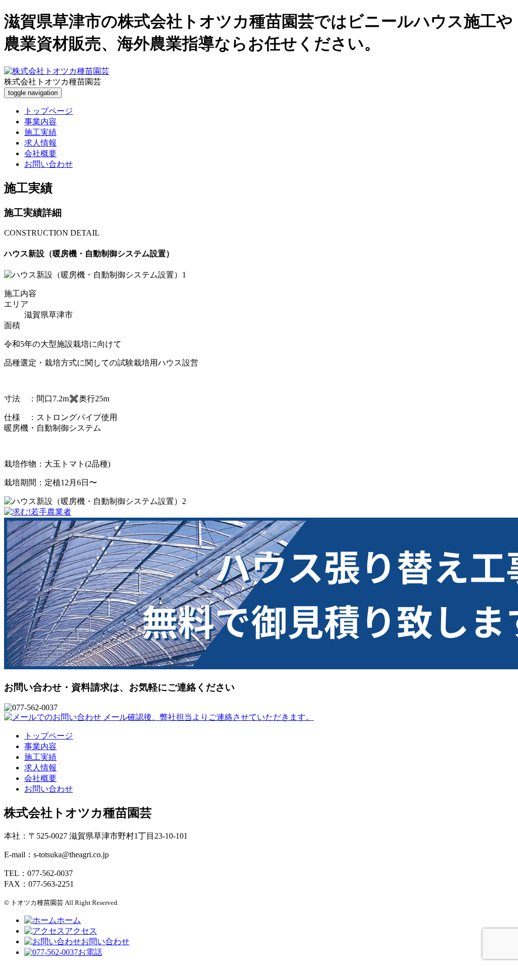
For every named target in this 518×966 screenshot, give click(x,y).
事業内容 (40, 121)
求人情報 (40, 143)
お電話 (90, 952)
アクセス (81, 931)
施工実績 (40, 132)
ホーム (69, 920)
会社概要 (40, 153)
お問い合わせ (48, 164)
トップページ (48, 111)
